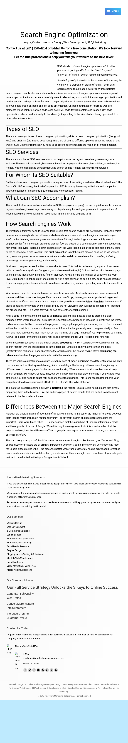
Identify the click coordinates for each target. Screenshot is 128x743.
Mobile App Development (19, 570)
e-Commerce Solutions (18, 531)
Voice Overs (31, 566)
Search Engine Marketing (19, 542)
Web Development (16, 527)
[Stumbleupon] (56, 670)
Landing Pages (14, 534)
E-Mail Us (58, 48)
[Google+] (34, 670)
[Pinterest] (51, 670)
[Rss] (43, 670)
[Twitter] (30, 670)
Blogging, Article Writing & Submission (25, 554)
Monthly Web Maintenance (20, 558)
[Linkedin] (47, 670)
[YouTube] (38, 670)
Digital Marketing (15, 562)
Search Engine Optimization (20, 538)
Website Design (14, 523)
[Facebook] (25, 670)
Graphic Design (14, 550)
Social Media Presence (18, 546)
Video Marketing (15, 566)
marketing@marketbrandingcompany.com (44, 658)
